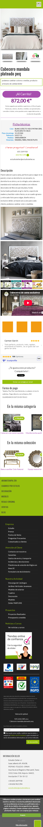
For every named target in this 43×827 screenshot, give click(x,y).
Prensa (11, 531)
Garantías (12, 555)
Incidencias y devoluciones (18, 562)
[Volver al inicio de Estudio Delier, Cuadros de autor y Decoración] (39, 3)
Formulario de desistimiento (19, 572)
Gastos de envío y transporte (19, 558)
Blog (3, 512)
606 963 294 (21, 155)
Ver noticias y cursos (16, 627)
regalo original (8, 501)
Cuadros (11, 593)
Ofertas (4, 506)
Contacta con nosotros (17, 552)
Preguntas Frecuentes (17, 538)
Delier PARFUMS (15, 603)
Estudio (11, 528)
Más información (21, 825)
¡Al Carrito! (23, 94)
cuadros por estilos (10, 485)
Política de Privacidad (18, 735)
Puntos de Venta (14, 535)
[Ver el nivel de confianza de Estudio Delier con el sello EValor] (21, 645)
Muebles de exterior (16, 589)
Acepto (22, 815)
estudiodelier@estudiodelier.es (19, 788)
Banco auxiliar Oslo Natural (12, 469)
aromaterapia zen (8, 480)
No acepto (21, 820)
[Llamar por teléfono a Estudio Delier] (32, 3)
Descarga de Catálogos (17, 583)
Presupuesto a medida (17, 617)
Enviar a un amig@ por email (23, 382)
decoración (6, 491)
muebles (4, 496)
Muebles (11, 600)
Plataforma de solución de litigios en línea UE (22, 566)
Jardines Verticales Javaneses (20, 586)
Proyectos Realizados (17, 614)
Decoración (12, 596)
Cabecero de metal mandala (12, 433)
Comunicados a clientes (17, 542)
